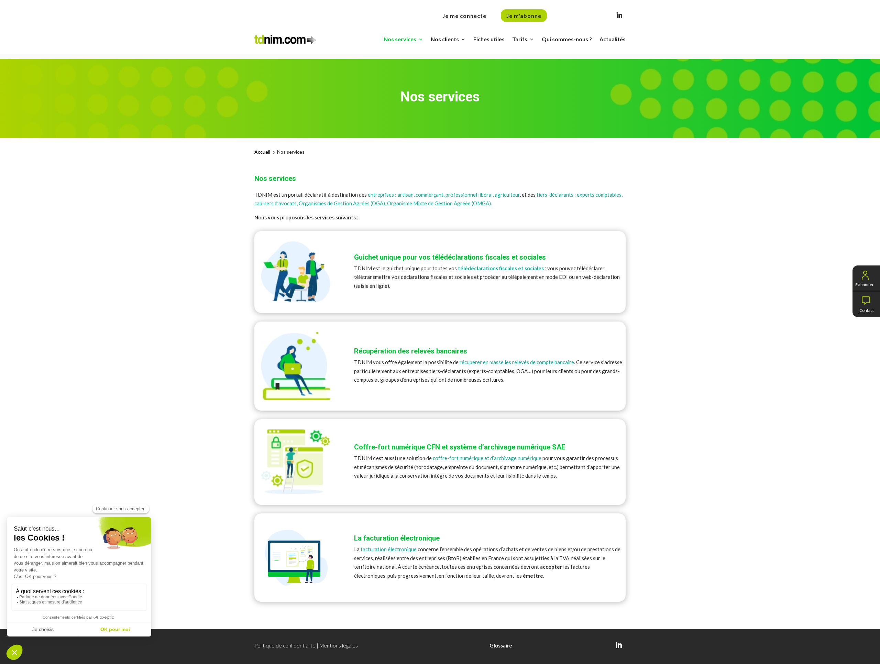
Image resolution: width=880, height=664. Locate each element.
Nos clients (445, 39)
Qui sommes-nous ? (567, 39)
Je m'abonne (523, 15)
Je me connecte (464, 15)
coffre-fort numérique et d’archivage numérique (487, 458)
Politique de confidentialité (285, 645)
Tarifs (519, 39)
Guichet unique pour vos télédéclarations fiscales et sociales (450, 257)
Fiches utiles (489, 39)
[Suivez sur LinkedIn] (619, 15)
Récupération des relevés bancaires (410, 351)
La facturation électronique (397, 538)
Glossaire (501, 645)
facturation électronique (389, 549)
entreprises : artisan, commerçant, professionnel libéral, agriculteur (444, 195)
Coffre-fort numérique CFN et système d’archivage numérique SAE (459, 447)
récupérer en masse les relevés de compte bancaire (517, 362)
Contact (866, 310)
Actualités (613, 39)
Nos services (400, 39)
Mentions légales (338, 645)
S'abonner (864, 284)
